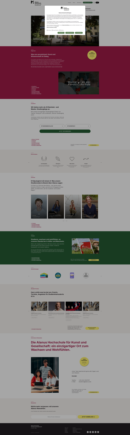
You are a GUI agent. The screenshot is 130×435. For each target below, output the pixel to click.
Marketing (62, 30)
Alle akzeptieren (78, 32)
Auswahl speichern (70, 32)
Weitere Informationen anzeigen (52, 27)
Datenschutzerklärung (65, 25)
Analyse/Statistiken (56, 30)
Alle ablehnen (61, 32)
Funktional (49, 30)
